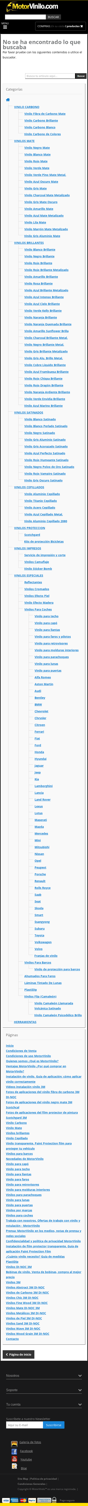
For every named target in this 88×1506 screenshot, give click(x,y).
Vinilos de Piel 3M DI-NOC (24, 1318)
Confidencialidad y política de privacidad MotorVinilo (43, 1241)
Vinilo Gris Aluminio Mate (42, 236)
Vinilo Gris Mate (35, 188)
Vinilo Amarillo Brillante (41, 277)
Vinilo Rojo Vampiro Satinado (45, 474)
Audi (38, 691)
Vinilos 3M (13, 1282)
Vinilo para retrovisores (51, 643)
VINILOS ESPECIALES (28, 575)
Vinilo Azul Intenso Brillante (44, 297)
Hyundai (40, 759)
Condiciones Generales (31, 1484)
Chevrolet (41, 711)
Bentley (40, 698)
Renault (40, 881)
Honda (39, 752)
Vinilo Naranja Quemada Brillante (47, 324)
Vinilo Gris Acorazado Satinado (46, 446)
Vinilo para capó (46, 623)
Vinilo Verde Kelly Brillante (43, 311)
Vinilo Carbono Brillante (41, 120)
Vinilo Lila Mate (35, 222)
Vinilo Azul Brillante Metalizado (46, 290)
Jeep (38, 772)
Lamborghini (44, 786)
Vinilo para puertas (48, 670)
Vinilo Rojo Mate (35, 161)
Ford (38, 745)
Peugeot (40, 867)
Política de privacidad (43, 1478)
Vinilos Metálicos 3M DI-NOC (26, 1313)
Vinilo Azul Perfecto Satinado (44, 453)
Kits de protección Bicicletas (44, 541)
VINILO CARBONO (26, 107)
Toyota (39, 935)
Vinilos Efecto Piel (36, 596)
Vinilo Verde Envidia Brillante (44, 399)
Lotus (39, 813)
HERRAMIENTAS (25, 1022)
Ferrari (39, 732)
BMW (38, 704)
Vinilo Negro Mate (37, 148)
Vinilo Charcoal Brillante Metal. (46, 338)
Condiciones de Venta (21, 1051)
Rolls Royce (43, 888)
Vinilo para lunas (46, 664)
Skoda (39, 908)
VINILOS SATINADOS (28, 412)
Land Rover (43, 799)
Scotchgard (32, 535)
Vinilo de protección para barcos (57, 969)
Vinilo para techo (47, 616)
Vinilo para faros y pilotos (53, 636)
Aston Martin (44, 684)
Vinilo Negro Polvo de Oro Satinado (49, 467)
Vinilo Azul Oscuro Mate (41, 182)
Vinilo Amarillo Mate (38, 209)
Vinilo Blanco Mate (37, 154)
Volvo (39, 949)
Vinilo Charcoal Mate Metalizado (47, 195)
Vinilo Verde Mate (36, 168)
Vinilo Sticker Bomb (38, 569)
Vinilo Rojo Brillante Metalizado (46, 270)
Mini (38, 840)
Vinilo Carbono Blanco (39, 127)
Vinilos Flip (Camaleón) (40, 996)
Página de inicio (20, 1354)
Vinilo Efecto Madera (38, 603)
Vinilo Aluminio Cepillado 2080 (45, 521)
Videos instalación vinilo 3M (25, 1087)
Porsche (40, 874)
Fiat (37, 738)
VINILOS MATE (24, 141)
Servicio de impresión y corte (44, 555)
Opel (38, 861)
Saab (38, 895)
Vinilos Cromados (36, 589)
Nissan (39, 854)
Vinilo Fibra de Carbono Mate (44, 114)
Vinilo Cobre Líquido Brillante (45, 365)
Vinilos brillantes (17, 1133)
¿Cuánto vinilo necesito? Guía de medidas (35, 1256)
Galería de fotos (30, 1442)
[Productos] (8, 100)
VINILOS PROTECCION (29, 528)
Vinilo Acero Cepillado (39, 507)
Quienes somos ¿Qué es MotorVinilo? (32, 1061)
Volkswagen (43, 942)
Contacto (12, 1339)
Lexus (39, 806)
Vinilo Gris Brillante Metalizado (46, 351)
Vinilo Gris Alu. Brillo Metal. (43, 358)
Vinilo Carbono (16, 1123)
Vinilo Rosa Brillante (38, 283)
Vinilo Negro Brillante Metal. (44, 345)
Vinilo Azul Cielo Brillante (42, 304)
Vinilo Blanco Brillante (39, 249)
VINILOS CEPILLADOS (29, 487)
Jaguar (39, 766)
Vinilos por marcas (19, 1210)
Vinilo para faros (17, 1179)
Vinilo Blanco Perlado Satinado (46, 426)
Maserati (41, 820)
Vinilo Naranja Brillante (40, 317)
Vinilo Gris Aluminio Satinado (45, 440)
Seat (38, 901)
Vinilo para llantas (47, 630)
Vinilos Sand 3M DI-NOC (22, 1323)
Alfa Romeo (43, 677)
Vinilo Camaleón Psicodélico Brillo (58, 1015)
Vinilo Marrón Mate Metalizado (46, 229)
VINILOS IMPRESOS (27, 548)
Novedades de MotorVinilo (25, 1159)
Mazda (39, 827)
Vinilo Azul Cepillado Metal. (43, 514)
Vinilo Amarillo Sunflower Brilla (46, 331)
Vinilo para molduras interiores (57, 650)
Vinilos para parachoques (24, 1195)
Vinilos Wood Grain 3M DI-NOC (27, 1334)
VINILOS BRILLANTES (29, 243)
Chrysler (40, 718)
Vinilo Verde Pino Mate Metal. (45, 175)
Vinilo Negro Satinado (39, 433)
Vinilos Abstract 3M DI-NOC (25, 1287)
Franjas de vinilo (46, 956)
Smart (39, 915)
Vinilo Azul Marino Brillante (43, 406)
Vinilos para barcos (19, 1154)
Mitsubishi (42, 847)
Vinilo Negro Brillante (39, 256)
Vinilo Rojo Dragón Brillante (43, 385)
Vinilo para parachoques (52, 657)
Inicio (10, 1046)
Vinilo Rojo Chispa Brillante (43, 378)
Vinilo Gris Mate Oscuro (41, 202)
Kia (37, 779)
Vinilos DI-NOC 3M (19, 1267)
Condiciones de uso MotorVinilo (28, 1056)
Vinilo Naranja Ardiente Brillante (47, 392)
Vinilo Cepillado (17, 1138)
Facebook (26, 1451)
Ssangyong (42, 922)
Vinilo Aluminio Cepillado (42, 494)
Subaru (40, 928)
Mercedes (41, 833)
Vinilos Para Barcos (37, 962)
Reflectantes (33, 582)
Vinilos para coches (19, 1215)
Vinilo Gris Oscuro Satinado (43, 480)
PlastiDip (30, 990)
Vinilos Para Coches (38, 609)
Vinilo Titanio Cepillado (40, 501)
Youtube (26, 1459)
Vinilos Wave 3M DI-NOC (23, 1328)
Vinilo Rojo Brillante (38, 263)
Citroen (40, 725)
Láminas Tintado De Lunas (43, 983)
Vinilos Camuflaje (36, 562)
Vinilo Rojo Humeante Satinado (46, 460)
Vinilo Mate (14, 1128)
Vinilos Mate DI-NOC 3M (23, 1308)
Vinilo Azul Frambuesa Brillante (46, 372)
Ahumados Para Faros (39, 976)
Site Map (23, 1478)
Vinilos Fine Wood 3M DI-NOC (27, 1303)
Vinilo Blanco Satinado (40, 419)
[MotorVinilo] (32, 12)
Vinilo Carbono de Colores (42, 134)
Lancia (39, 793)
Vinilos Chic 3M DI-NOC (22, 1298)
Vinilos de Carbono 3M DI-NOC (27, 1292)
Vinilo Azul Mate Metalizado (44, 215)
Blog (24, 1468)
